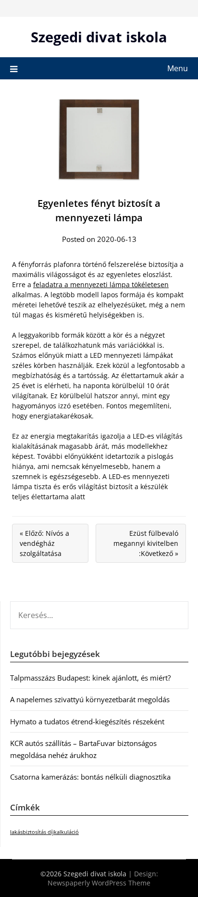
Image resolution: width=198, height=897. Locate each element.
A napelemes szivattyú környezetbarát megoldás (90, 699)
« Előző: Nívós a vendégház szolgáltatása (44, 543)
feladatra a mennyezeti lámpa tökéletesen (101, 284)
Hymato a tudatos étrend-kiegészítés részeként (87, 721)
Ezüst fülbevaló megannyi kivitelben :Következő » (145, 543)
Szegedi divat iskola (99, 36)
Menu (177, 68)
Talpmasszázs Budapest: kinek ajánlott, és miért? (90, 677)
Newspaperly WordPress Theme (99, 882)
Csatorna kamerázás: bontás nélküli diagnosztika (90, 777)
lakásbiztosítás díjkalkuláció (44, 832)
